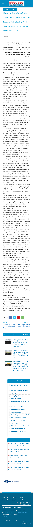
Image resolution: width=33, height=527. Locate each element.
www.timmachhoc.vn (23, 512)
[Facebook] (10, 317)
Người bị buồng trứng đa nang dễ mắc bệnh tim (24, 326)
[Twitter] (14, 317)
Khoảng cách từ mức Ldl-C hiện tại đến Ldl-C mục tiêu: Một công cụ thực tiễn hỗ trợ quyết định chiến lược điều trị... (20, 354)
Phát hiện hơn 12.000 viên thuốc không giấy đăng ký (9, 326)
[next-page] (9, 374)
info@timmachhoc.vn (10, 517)
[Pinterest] (18, 317)
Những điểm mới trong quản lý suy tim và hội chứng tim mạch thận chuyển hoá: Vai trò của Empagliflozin (20, 343)
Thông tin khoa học (10, 9)
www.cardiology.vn (12, 512)
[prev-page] (6, 374)
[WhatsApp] (22, 317)
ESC (30, 523)
